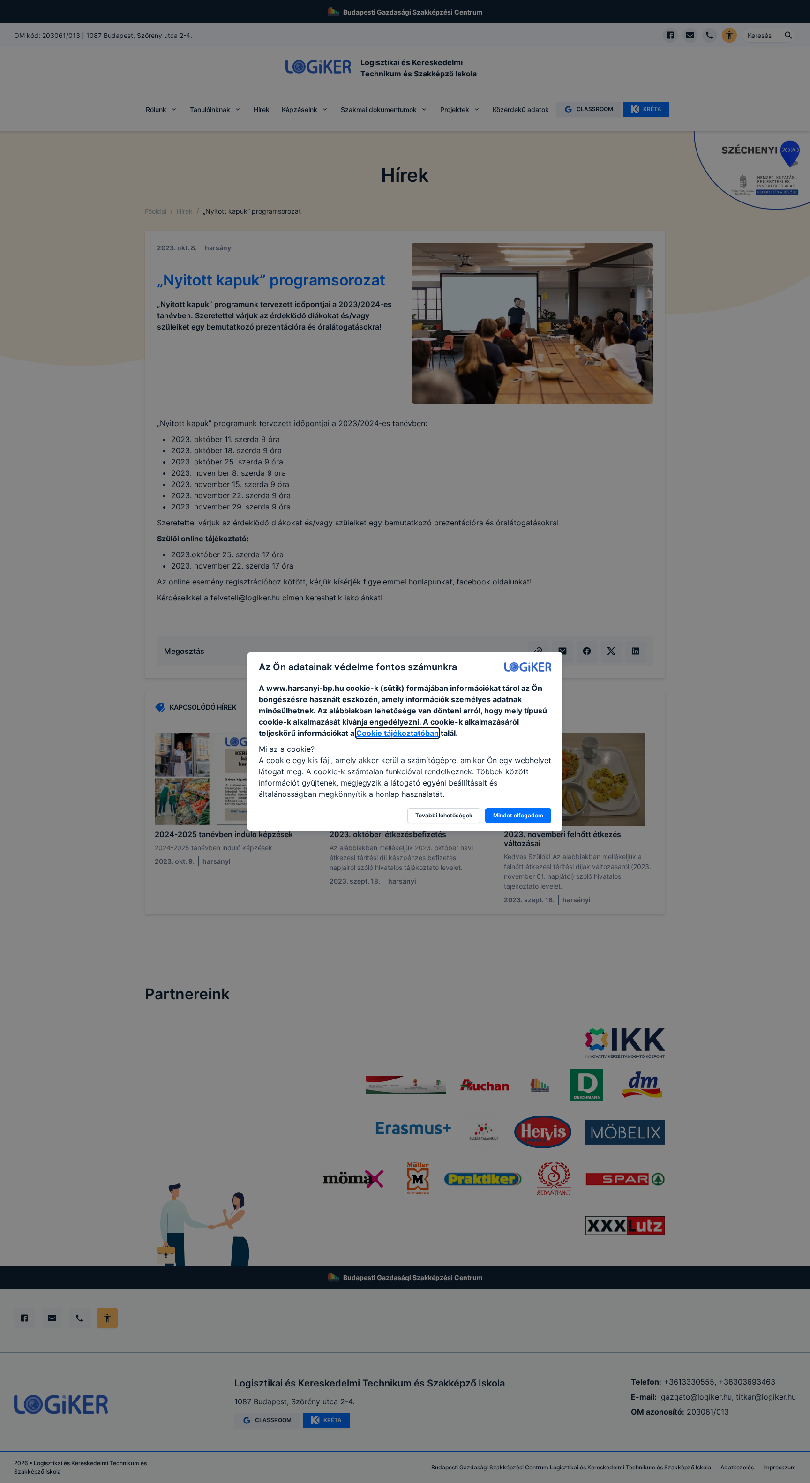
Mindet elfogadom (518, 815)
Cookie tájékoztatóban (397, 733)
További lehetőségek (443, 815)
